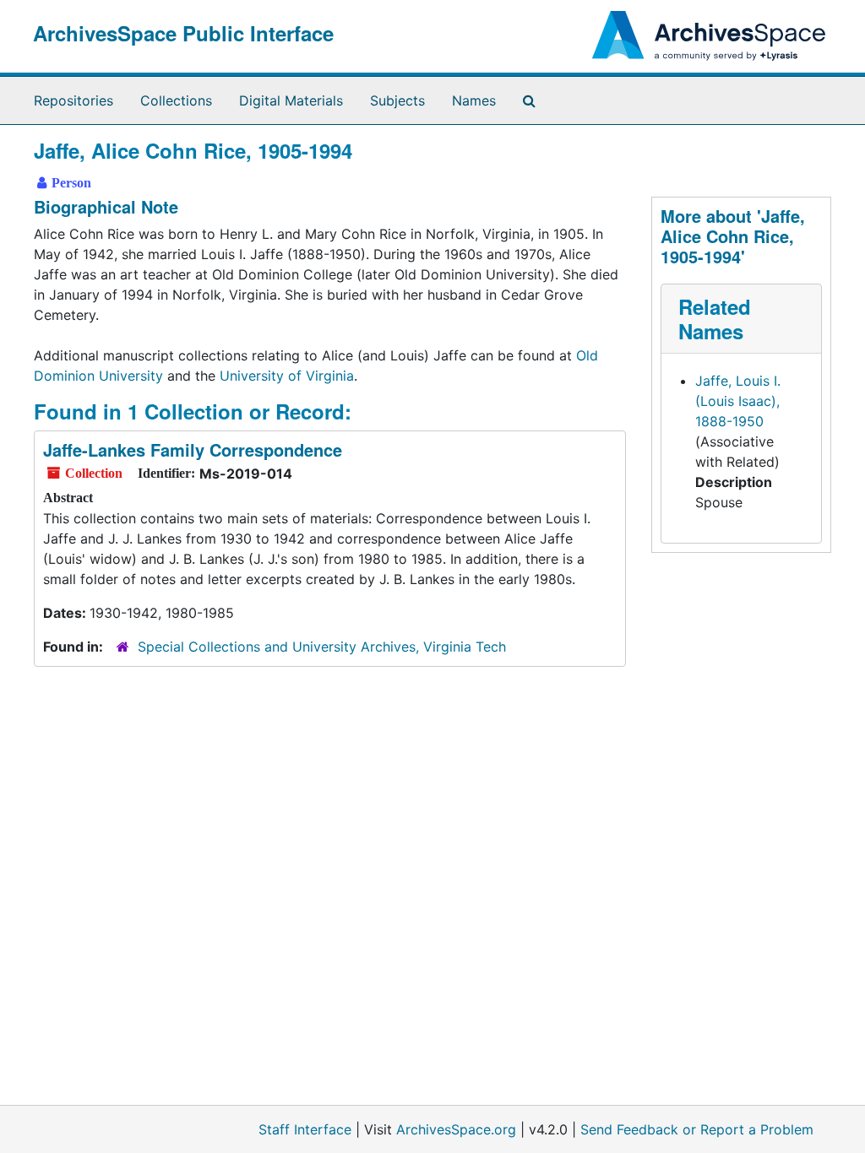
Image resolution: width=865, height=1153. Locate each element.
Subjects (397, 100)
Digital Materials (291, 100)
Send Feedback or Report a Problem (696, 1129)
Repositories (73, 100)
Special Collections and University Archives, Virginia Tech (322, 646)
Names (474, 100)
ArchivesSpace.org (456, 1129)
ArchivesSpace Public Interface (183, 33)
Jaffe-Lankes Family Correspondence (192, 449)
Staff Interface (304, 1129)
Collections (176, 100)
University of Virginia (287, 375)
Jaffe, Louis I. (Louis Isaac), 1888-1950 (738, 401)
